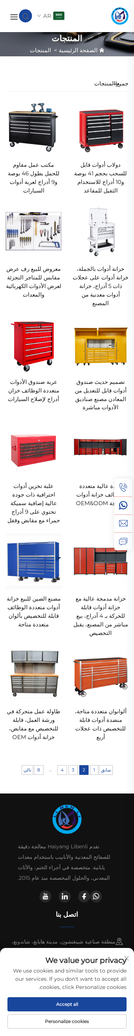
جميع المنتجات (111, 83)
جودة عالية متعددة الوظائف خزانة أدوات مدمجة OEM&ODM (100, 494)
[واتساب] (123, 505)
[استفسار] (123, 541)
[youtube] (45, 896)
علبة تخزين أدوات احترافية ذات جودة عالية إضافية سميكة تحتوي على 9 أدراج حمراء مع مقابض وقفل (33, 503)
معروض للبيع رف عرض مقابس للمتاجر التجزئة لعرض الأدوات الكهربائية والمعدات (33, 281)
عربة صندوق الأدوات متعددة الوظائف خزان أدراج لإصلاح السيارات (33, 390)
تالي (27, 770)
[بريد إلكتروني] (123, 523)
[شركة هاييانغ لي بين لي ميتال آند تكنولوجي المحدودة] (119, 15)
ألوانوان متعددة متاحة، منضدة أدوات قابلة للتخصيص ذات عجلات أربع (101, 724)
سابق (106, 770)
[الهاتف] (123, 488)
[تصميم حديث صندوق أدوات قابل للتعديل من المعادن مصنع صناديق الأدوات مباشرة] (100, 343)
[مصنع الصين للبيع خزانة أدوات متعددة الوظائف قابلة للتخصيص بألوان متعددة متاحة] (33, 560)
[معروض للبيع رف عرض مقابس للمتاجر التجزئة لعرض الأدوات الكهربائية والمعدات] (33, 231)
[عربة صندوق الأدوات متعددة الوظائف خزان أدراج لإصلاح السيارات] (33, 343)
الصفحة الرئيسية (78, 50)
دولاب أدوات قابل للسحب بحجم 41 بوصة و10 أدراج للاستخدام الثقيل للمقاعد (100, 177)
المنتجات (40, 50)
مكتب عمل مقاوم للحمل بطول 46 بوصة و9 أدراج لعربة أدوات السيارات (34, 177)
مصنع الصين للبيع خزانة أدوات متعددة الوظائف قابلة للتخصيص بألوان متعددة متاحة (34, 611)
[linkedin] (65, 896)
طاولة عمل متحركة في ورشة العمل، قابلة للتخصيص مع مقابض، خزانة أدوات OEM (33, 724)
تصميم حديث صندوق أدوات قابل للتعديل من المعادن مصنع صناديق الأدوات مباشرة (101, 394)
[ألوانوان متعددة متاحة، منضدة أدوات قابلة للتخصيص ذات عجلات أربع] (100, 673)
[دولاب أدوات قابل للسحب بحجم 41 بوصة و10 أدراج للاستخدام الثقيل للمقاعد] (100, 126)
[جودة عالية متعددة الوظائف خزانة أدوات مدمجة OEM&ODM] (100, 447)
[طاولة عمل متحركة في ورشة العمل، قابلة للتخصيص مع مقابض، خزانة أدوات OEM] (33, 673)
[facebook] (84, 896)
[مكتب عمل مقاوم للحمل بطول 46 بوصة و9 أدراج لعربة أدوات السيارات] (33, 126)
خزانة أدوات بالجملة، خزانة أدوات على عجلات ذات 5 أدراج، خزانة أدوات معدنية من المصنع (100, 286)
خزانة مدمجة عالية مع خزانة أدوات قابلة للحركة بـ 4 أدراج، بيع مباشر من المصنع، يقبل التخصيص (100, 615)
